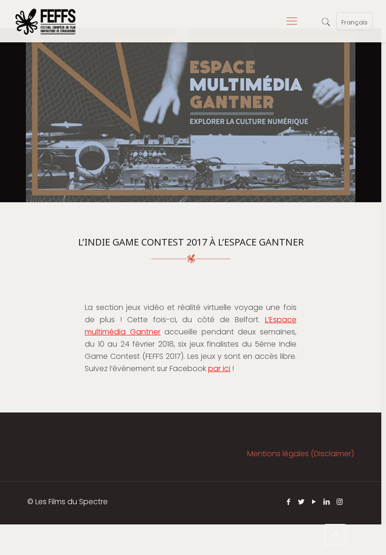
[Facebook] (289, 502)
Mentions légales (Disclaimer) (300, 453)
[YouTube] (314, 502)
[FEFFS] (45, 21)
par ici (219, 368)
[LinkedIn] (327, 502)
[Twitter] (301, 502)
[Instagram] (340, 502)
